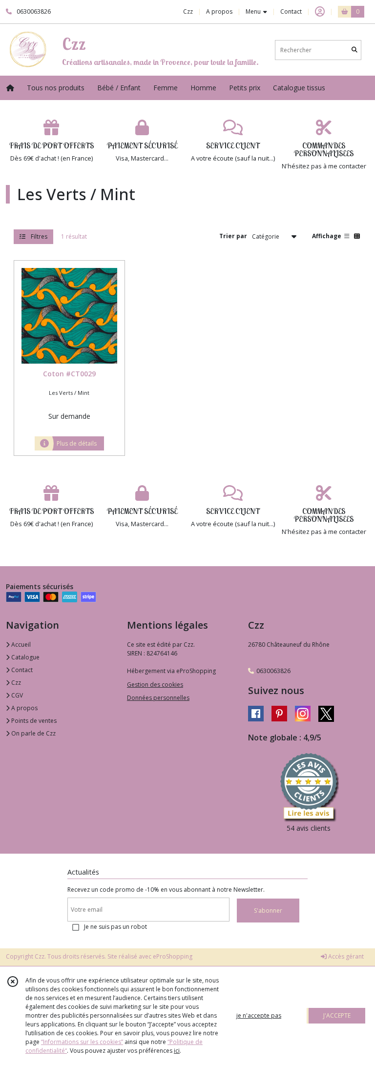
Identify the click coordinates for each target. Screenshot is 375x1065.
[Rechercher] (354, 50)
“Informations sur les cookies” (82, 1042)
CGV (16, 695)
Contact (291, 11)
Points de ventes (33, 721)
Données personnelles (158, 698)
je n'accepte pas (258, 1015)
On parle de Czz (33, 733)
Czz (15, 682)
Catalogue (25, 657)
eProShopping (172, 956)
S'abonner (268, 910)
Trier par (233, 236)
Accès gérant (345, 956)
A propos (24, 708)
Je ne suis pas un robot (115, 926)
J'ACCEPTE (337, 1015)
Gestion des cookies (155, 684)
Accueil (20, 644)
